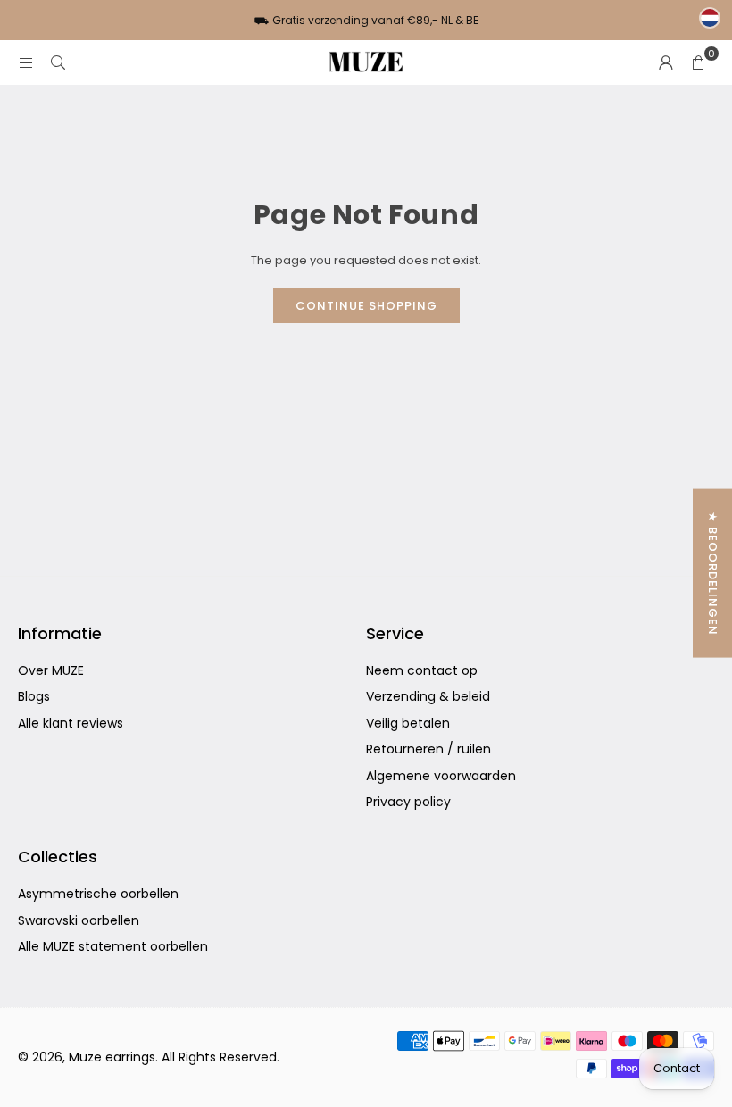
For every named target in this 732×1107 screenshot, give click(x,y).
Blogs (34, 696)
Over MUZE (51, 670)
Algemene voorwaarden (441, 776)
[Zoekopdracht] (58, 62)
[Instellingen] (666, 62)
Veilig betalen (408, 723)
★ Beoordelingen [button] (712, 574)
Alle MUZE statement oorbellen (113, 946)
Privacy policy (408, 802)
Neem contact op (422, 670)
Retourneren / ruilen (428, 749)
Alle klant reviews (70, 723)
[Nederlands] (710, 18)
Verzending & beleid (428, 696)
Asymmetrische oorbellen (98, 894)
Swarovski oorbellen (78, 920)
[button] (698, 62)
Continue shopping (366, 305)
